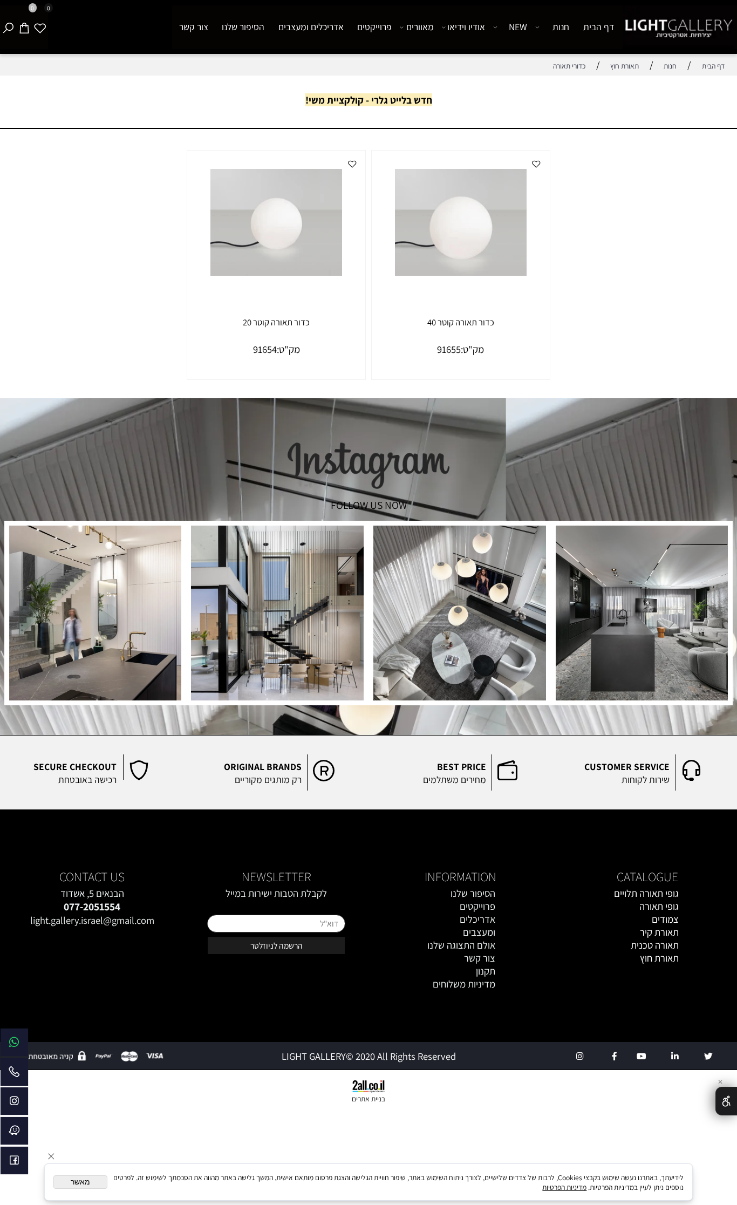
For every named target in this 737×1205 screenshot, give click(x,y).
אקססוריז (661, 970)
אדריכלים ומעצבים (311, 27)
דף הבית (598, 27)
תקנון (485, 970)
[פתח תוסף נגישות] (726, 1101)
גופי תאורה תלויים (646, 893)
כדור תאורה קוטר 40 (460, 322)
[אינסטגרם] (14, 1104)
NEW (518, 27)
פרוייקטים (374, 27)
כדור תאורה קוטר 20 (276, 322)
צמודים (665, 919)
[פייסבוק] (14, 1163)
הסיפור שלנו (243, 27)
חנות (560, 27)
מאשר (80, 1182)
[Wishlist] (40, 27)
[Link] (14, 1045)
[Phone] (14, 1074)
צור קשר (193, 27)
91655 (449, 349)
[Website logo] (678, 27)
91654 (265, 349)
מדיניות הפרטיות (564, 1187)
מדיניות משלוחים (464, 983)
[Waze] (14, 1133)
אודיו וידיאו (466, 27)
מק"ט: (472, 349)
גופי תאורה (659, 906)
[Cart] (24, 27)
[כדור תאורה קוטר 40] (461, 271)
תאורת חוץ (659, 957)
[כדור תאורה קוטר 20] (276, 271)
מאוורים (420, 27)
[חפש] (8, 27)
